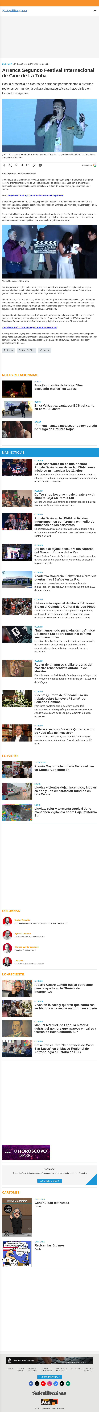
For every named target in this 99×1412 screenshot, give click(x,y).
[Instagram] (49, 1383)
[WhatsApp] (16, 165)
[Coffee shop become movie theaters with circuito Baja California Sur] (17, 500)
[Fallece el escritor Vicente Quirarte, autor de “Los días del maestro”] (17, 736)
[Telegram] (22, 165)
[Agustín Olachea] (7, 935)
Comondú (44, 350)
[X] (10, 165)
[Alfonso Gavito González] (7, 948)
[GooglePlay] (68, 1383)
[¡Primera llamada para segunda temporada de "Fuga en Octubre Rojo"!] (17, 429)
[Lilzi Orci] (7, 962)
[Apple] (62, 1383)
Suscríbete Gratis (50, 1181)
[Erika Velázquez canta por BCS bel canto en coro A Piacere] (17, 409)
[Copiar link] (34, 165)
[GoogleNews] (55, 1383)
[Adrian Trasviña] (7, 921)
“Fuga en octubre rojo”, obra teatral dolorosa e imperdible (35, 195)
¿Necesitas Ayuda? (50, 1377)
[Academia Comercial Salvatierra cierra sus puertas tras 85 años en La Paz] (17, 583)
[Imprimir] (40, 165)
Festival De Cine (26, 350)
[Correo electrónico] (28, 165)
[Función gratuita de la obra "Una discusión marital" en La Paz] (17, 389)
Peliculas (8, 350)
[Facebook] (4, 165)
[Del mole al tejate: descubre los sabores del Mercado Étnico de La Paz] (17, 556)
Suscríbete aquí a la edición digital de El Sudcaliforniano (29, 327)
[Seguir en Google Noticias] (95, 165)
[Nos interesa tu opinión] (49, 1360)
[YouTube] (43, 1383)
